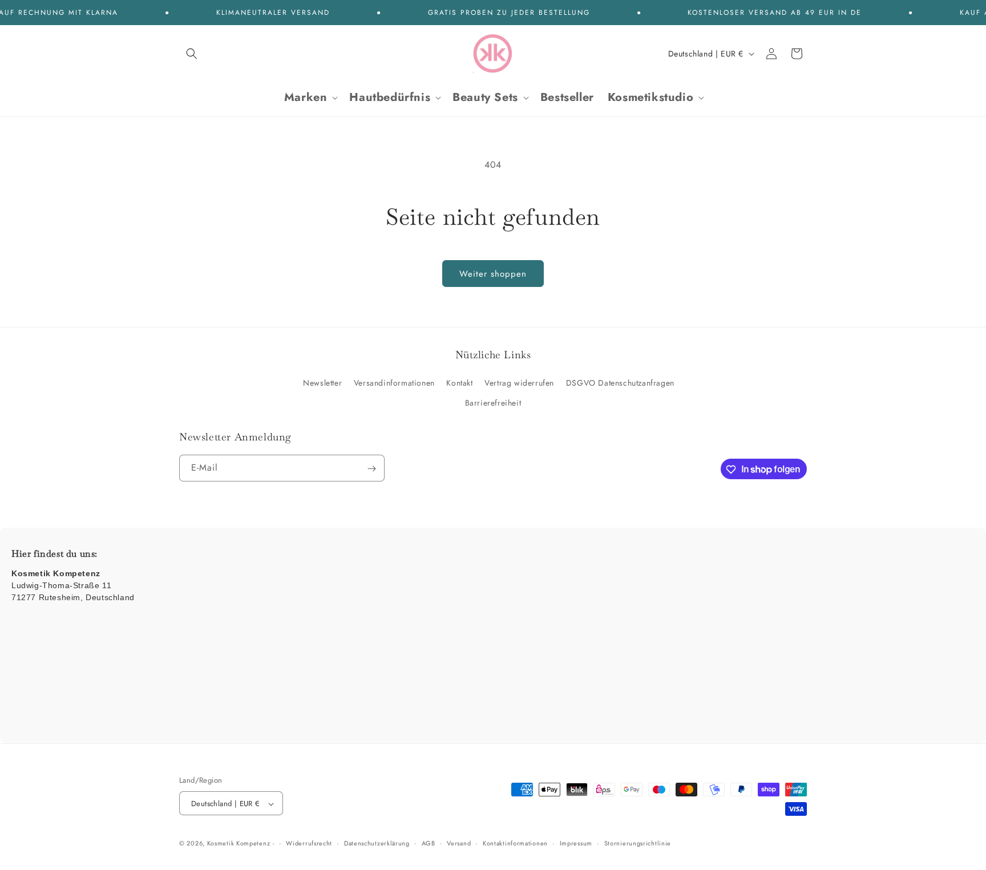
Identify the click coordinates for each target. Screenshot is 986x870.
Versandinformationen (394, 383)
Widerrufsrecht (309, 843)
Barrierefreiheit (493, 402)
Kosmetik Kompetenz (238, 843)
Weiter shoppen (493, 274)
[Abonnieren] (371, 468)
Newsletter (322, 383)
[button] (191, 53)
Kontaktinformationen (515, 843)
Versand (459, 843)
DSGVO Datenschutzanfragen (620, 383)
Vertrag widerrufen (519, 383)
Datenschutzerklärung (377, 843)
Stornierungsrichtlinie (637, 843)
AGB (428, 843)
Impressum (576, 843)
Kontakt (459, 383)
